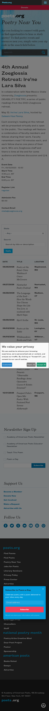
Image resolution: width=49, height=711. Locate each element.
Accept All (41, 365)
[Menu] (45, 2)
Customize (7, 365)
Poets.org (7, 3)
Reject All (31, 365)
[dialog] (24, 355)
